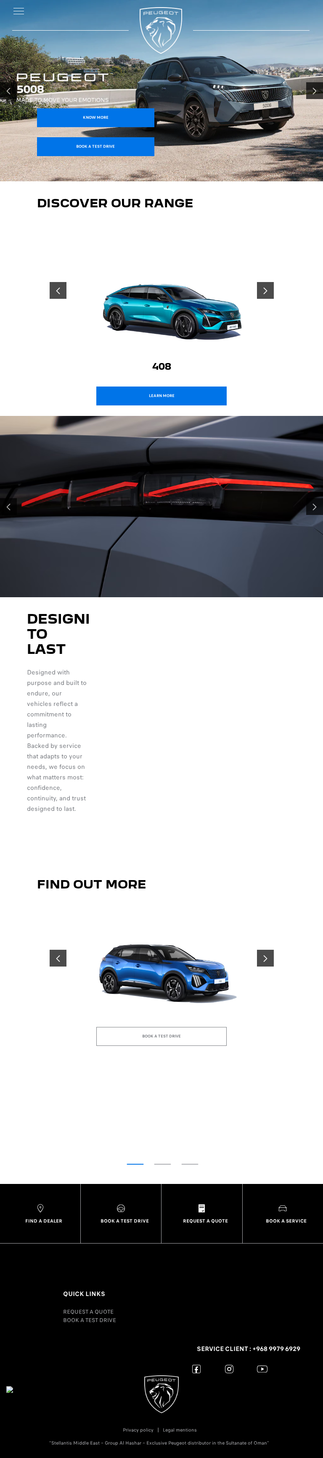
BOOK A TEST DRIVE (89, 1320)
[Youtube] (262, 1368)
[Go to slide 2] (162, 1164)
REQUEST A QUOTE (88, 1312)
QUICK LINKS (84, 1294)
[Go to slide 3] (190, 1164)
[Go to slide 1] (135, 1164)
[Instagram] (229, 1368)
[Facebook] (196, 1368)
